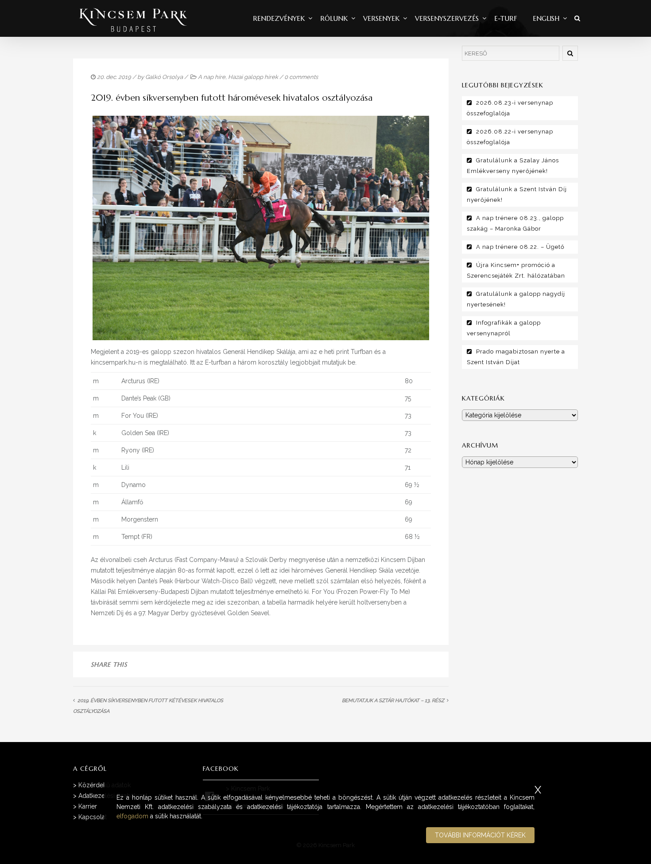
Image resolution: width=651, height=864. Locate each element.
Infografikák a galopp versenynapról (504, 328)
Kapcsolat (92, 817)
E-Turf (505, 18)
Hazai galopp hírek (253, 77)
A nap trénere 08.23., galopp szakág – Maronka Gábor (515, 223)
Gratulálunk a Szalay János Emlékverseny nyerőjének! (513, 165)
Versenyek (381, 18)
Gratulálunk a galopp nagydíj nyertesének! (516, 299)
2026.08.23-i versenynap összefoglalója (510, 108)
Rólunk (334, 18)
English (546, 18)
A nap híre (211, 77)
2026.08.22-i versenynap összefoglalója (510, 136)
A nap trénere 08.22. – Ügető (520, 246)
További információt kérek (480, 835)
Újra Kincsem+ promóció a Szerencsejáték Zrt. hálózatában (516, 270)
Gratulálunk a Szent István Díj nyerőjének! (517, 194)
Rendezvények (279, 18)
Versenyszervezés (447, 18)
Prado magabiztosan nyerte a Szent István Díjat (516, 356)
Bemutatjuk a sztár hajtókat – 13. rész (393, 700)
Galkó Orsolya (164, 77)
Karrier (87, 806)
